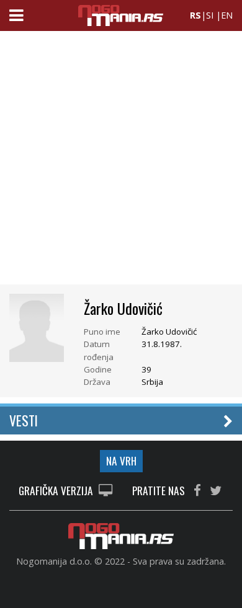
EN (227, 15)
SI (209, 15)
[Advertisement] (121, 161)
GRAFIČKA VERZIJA (57, 491)
